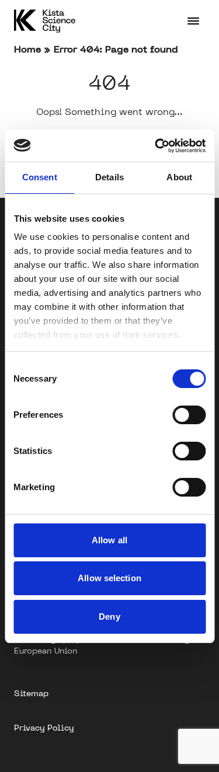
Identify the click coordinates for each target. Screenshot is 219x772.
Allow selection (109, 578)
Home (27, 49)
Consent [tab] (39, 177)
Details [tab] (109, 177)
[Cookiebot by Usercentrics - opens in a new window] (156, 145)
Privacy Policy (44, 727)
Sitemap (31, 693)
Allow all (109, 540)
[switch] (189, 415)
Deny (109, 616)
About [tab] (179, 177)
